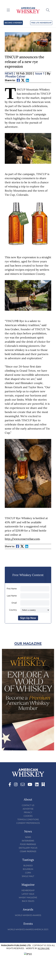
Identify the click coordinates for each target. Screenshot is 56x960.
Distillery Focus (28, 847)
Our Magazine (28, 643)
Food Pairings (28, 844)
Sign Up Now (28, 618)
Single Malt (28, 876)
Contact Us (28, 805)
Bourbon (28, 869)
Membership (28, 890)
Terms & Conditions (28, 819)
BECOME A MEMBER (13, 23)
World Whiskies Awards (28, 915)
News (10, 73)
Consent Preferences (28, 823)
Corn (28, 872)
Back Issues (28, 901)
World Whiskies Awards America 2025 (28, 929)
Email (14, 603)
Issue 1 (40, 73)
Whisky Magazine (28, 897)
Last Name (12, 595)
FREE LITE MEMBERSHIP (41, 23)
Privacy (28, 812)
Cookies (28, 816)
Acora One (44, 948)
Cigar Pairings (28, 851)
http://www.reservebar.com (22, 539)
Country (13, 610)
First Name (12, 588)
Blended (28, 865)
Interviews (28, 840)
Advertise (28, 809)
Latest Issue (28, 894)
